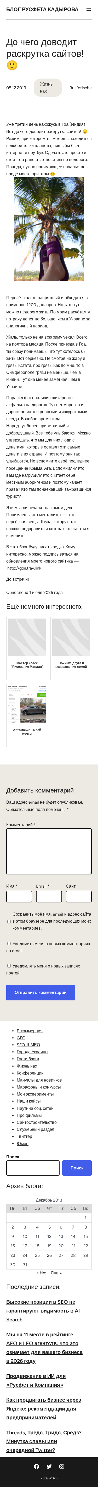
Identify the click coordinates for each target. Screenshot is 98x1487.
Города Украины (32, 1051)
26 (49, 1255)
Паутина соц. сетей (35, 1108)
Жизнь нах (46, 88)
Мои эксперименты (35, 1094)
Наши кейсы (29, 1101)
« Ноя (42, 1273)
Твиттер (24, 1136)
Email (43, 886)
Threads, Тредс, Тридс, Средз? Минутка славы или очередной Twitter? (44, 1441)
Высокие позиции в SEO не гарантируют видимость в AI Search (43, 1311)
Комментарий (21, 824)
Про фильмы (29, 1115)
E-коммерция (30, 1030)
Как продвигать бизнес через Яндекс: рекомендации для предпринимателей (43, 1409)
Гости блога (28, 1058)
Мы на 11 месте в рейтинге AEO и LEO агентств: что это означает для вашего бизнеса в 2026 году (44, 1347)
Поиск (12, 1156)
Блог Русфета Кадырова (42, 9)
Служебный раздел (35, 1129)
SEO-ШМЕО (28, 1044)
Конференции (30, 1073)
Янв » (56, 1273)
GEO (21, 1037)
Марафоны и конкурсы (39, 1087)
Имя (12, 886)
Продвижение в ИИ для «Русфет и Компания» (36, 1380)
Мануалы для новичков (39, 1080)
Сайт (71, 886)
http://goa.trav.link (24, 568)
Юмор (22, 1143)
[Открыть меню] (88, 9)
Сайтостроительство (37, 1122)
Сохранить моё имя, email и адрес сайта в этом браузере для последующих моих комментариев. (52, 921)
